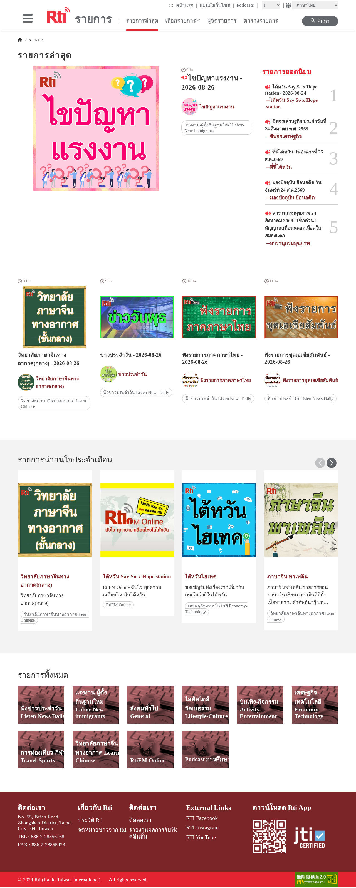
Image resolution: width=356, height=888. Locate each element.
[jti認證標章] (313, 838)
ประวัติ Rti (90, 820)
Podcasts (247, 5)
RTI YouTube (201, 837)
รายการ (36, 39)
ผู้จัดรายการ (222, 21)
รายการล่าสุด (142, 21)
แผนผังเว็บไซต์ (217, 5)
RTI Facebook (202, 818)
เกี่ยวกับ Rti (95, 807)
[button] (332, 463)
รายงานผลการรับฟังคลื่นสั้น (153, 833)
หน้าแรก (186, 5)
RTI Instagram (202, 827)
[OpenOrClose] (27, 19)
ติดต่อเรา (31, 807)
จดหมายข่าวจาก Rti (102, 830)
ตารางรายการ (261, 21)
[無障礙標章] (316, 880)
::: (171, 5)
